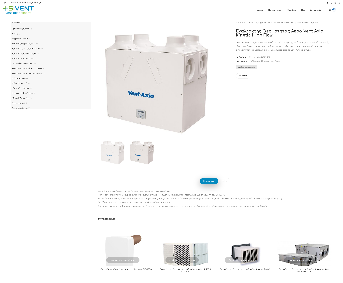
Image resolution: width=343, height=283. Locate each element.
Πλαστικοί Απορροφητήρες (22, 63)
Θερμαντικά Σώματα (20, 38)
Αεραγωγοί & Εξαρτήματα (22, 93)
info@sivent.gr (34, 2)
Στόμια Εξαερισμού (19, 83)
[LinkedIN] (335, 3)
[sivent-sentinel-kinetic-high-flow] (112, 151)
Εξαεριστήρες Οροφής (20, 88)
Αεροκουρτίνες (18, 103)
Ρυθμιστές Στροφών (20, 78)
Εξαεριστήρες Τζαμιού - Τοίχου (24, 53)
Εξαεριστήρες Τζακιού (20, 29)
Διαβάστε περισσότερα (122, 260)
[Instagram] (331, 3)
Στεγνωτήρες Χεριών (20, 108)
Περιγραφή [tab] (209, 181)
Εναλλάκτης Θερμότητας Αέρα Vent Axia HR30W (245, 269)
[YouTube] (339, 3)
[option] (112, 151)
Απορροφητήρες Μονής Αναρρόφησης (27, 68)
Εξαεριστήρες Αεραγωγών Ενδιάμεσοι (26, 48)
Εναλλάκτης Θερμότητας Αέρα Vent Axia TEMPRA (126, 269)
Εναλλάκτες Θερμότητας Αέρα (260, 22)
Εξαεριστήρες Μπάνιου (21, 58)
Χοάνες (15, 33)
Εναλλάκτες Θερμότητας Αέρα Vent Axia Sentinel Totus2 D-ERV (304, 270)
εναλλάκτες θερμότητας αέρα (246, 67)
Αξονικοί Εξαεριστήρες (21, 98)
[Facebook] (328, 3)
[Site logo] (21, 10)
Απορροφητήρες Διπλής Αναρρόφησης (27, 73)
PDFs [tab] (224, 181)
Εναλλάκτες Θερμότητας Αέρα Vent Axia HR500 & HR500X (185, 270)
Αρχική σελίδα (241, 22)
